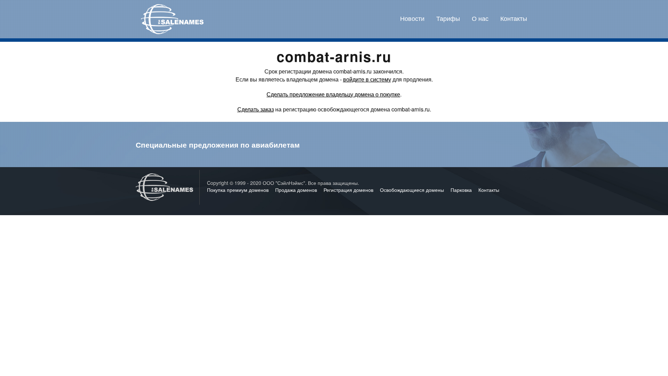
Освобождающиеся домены (412, 189)
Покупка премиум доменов (238, 189)
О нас (480, 18)
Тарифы (448, 18)
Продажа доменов (296, 189)
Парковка (462, 189)
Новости (412, 18)
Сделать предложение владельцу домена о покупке (333, 94)
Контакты (513, 18)
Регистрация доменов (349, 189)
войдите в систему (367, 79)
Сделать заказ (255, 109)
